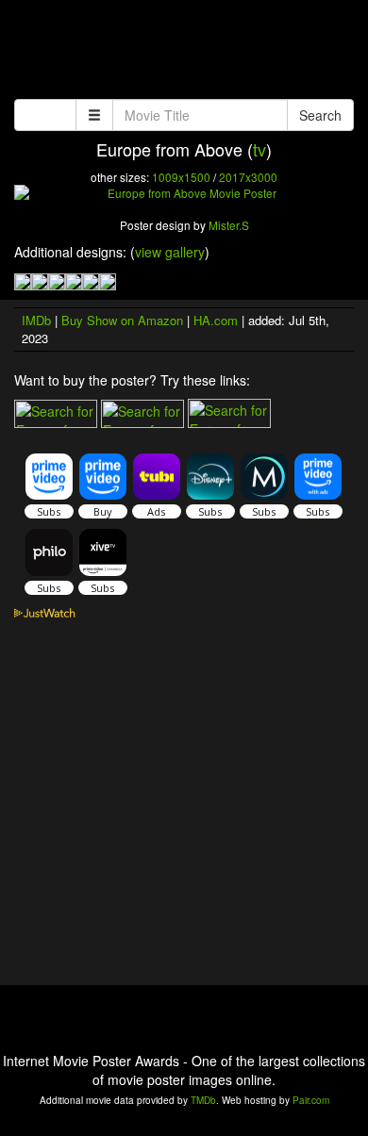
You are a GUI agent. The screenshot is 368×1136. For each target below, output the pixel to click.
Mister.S (229, 225)
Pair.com (311, 1100)
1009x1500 (181, 177)
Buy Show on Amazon (122, 320)
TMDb (203, 1100)
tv (259, 149)
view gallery (170, 251)
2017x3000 (248, 177)
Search (320, 115)
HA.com (215, 320)
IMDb (36, 320)
